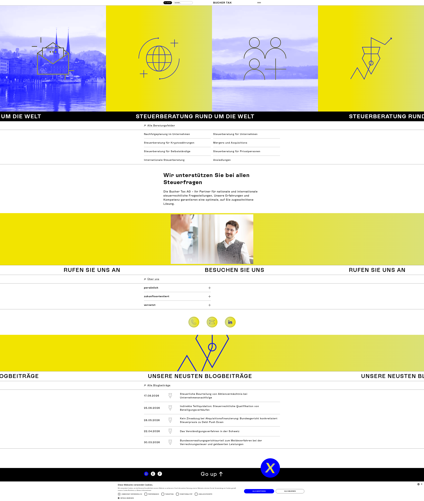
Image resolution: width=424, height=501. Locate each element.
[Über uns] (265, 59)
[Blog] (371, 59)
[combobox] (418, 484)
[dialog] (212, 491)
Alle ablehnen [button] (290, 491)
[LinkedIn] (230, 322)
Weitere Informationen (144, 490)
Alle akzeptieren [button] (259, 491)
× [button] (421, 484)
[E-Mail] (212, 322)
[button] (259, 3)
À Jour (168, 2)
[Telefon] (194, 322)
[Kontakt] (53, 59)
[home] (270, 468)
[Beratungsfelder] (159, 59)
